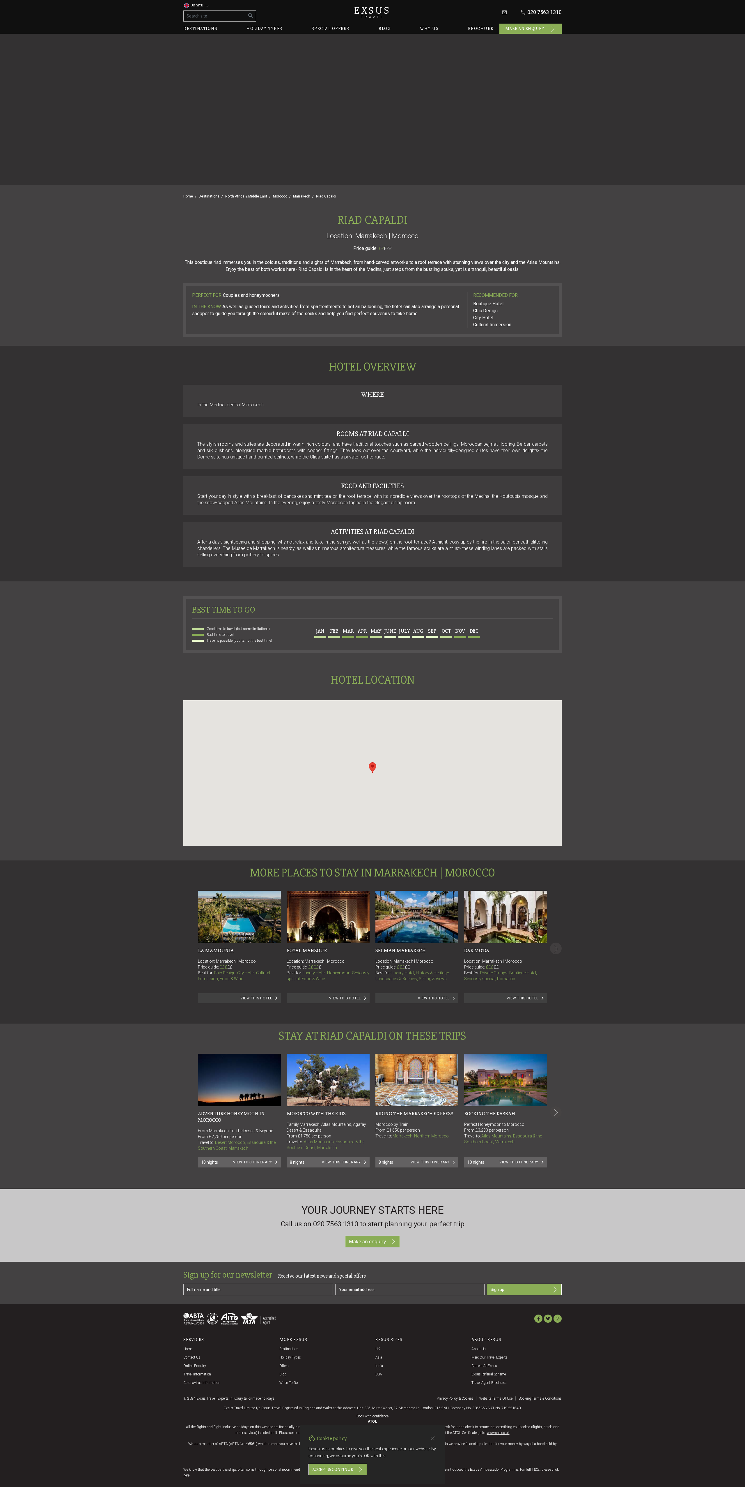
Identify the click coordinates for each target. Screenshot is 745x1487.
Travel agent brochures (489, 1383)
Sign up (497, 1289)
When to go (288, 1383)
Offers (284, 1366)
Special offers (331, 28)
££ (385, 248)
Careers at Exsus (484, 1366)
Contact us (191, 1357)
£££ (388, 248)
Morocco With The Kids (316, 1113)
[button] (372, 767)
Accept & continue (332, 1469)
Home (188, 196)
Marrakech (301, 196)
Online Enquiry (194, 1366)
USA (378, 1374)
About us (478, 1349)
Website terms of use (495, 1398)
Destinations (200, 28)
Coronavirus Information (201, 1383)
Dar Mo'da (476, 950)
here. (186, 1475)
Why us (429, 28)
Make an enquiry (524, 28)
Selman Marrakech (400, 950)
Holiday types (264, 28)
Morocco (280, 196)
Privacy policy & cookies (455, 1398)
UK (377, 1349)
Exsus (372, 12)
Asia (378, 1357)
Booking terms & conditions (540, 1398)
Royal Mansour (307, 950)
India (379, 1366)
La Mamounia (216, 950)
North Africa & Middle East (246, 196)
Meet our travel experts (489, 1357)
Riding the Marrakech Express (414, 1113)
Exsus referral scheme (488, 1374)
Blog (385, 28)
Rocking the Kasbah (489, 1113)
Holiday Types (290, 1357)
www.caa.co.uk (498, 1433)
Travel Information (197, 1374)
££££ (314, 967)
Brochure (481, 28)
